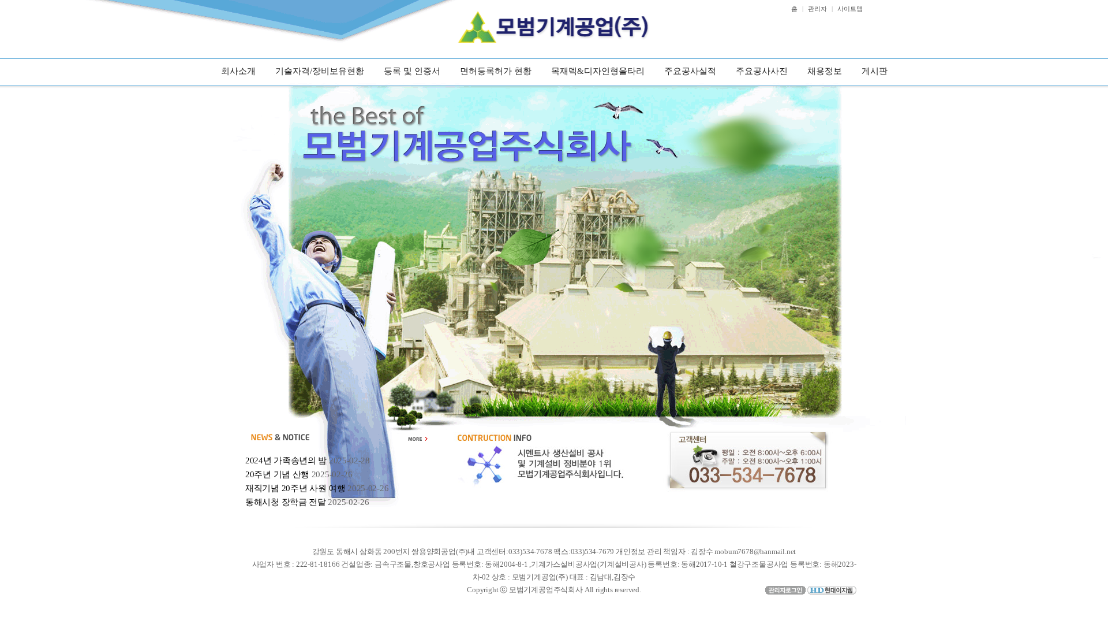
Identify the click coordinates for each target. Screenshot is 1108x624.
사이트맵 (850, 8)
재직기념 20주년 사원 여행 (295, 488)
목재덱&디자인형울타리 (598, 71)
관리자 (817, 8)
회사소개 (238, 71)
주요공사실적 (690, 71)
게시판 (875, 71)
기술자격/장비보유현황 (319, 71)
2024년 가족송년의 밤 (286, 460)
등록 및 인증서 (412, 71)
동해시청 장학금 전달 (285, 502)
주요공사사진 (762, 71)
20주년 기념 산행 (277, 474)
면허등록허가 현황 (495, 71)
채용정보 (824, 71)
